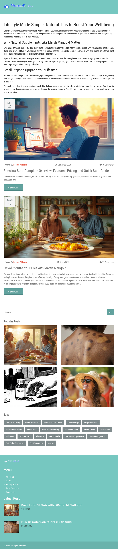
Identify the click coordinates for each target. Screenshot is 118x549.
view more (13, 187)
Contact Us (10, 492)
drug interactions (90, 422)
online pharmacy (31, 422)
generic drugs (73, 422)
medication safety (13, 422)
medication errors (71, 429)
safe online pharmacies (15, 443)
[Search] (110, 312)
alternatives (105, 429)
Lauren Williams (20, 164)
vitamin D (40, 436)
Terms (8, 480)
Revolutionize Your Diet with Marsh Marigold (35, 268)
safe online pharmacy (50, 429)
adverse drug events (98, 436)
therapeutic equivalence (74, 436)
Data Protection (12, 488)
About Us (10, 476)
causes (51, 443)
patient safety (89, 429)
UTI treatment (25, 436)
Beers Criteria (54, 436)
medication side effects (53, 422)
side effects (32, 429)
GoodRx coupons (36, 443)
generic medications (14, 429)
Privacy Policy (12, 484)
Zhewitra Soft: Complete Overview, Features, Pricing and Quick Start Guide (56, 171)
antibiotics (10, 436)
